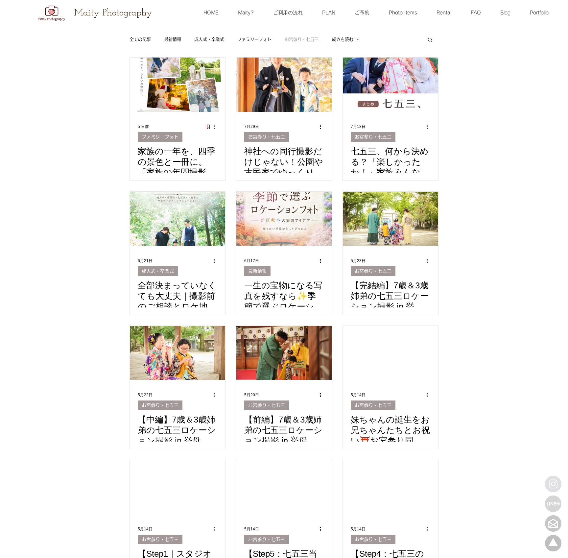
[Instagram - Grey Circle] (553, 484)
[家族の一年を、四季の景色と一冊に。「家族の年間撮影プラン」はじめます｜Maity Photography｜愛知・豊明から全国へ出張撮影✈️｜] (177, 85)
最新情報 (172, 39)
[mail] (553, 523)
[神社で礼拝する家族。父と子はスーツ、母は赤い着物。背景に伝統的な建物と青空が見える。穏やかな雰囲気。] (390, 353)
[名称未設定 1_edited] (553, 543)
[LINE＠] (553, 504)
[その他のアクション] (216, 127)
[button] (430, 40)
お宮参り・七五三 (302, 39)
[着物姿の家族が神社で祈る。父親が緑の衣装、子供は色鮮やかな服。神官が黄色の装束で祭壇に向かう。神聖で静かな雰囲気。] (284, 353)
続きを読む (342, 39)
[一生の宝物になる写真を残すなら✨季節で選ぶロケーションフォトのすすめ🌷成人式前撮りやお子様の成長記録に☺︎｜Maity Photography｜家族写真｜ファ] (284, 219)
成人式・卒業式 (209, 39)
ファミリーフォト (254, 39)
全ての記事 (140, 39)
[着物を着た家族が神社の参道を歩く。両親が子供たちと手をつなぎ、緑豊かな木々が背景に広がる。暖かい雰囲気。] (390, 219)
